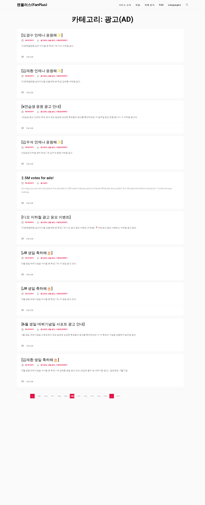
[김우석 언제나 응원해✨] (41, 142)
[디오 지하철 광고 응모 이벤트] (46, 217)
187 (52, 396)
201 (118, 396)
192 (85, 396)
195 (105, 396)
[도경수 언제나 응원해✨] (41, 35)
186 (45, 396)
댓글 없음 (29, 57)
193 (92, 396)
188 (59, 396)
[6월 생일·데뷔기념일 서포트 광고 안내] (52, 324)
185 (39, 396)
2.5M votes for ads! (37, 178)
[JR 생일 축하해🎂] (36, 253)
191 (78, 396)
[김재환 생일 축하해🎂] (40, 360)
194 (98, 396)
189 (65, 396)
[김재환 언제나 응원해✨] (41, 71)
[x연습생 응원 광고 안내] (41, 106)
